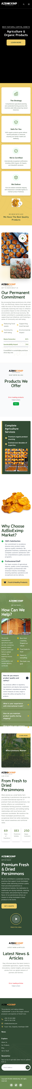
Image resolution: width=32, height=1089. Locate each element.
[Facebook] (11, 1085)
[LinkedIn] (20, 1085)
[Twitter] (16, 1085)
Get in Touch (5, 1051)
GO (28, 1067)
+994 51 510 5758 (9, 1020)
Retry (16, 404)
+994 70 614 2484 (9, 1018)
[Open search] (23, 4)
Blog (2, 1048)
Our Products (5, 1045)
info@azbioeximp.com (10, 1023)
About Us (4, 1042)
